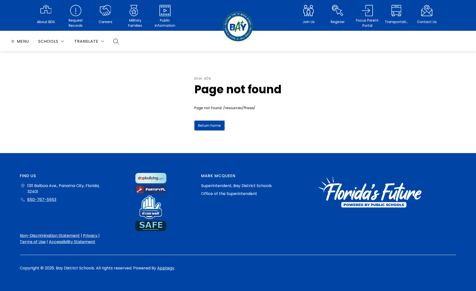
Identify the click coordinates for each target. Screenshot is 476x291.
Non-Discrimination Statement (50, 235)
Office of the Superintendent (229, 193)
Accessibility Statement (72, 242)
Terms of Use (33, 242)
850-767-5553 (41, 199)
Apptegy (165, 268)
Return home (209, 125)
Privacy (90, 235)
